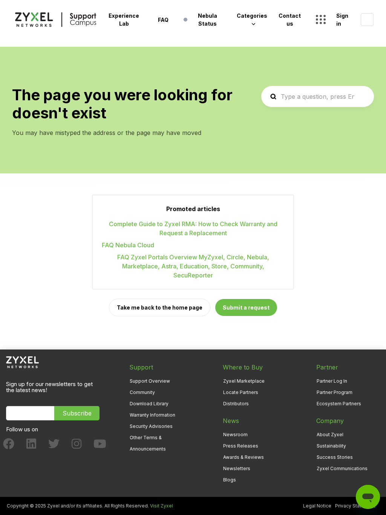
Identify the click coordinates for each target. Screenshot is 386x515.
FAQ (163, 20)
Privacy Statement (355, 506)
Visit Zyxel (161, 506)
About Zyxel (330, 434)
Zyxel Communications (342, 468)
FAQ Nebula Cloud (128, 245)
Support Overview (150, 381)
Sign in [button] (342, 19)
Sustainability (331, 446)
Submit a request (246, 307)
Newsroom (235, 434)
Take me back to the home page (159, 307)
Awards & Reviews (243, 457)
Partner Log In (332, 381)
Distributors (236, 403)
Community (142, 392)
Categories (252, 15)
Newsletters (236, 468)
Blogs (229, 480)
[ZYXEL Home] (22, 361)
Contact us (290, 19)
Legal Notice (317, 506)
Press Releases (240, 446)
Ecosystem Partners (339, 403)
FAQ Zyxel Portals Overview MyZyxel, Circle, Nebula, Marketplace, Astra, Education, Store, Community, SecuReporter (193, 266)
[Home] (55, 19)
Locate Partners (240, 392)
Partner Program (334, 392)
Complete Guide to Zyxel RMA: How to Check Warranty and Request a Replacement (193, 228)
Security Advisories (151, 426)
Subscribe (77, 413)
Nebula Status (207, 19)
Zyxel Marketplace (244, 381)
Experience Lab (124, 19)
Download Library (149, 403)
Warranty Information (152, 415)
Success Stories (335, 457)
